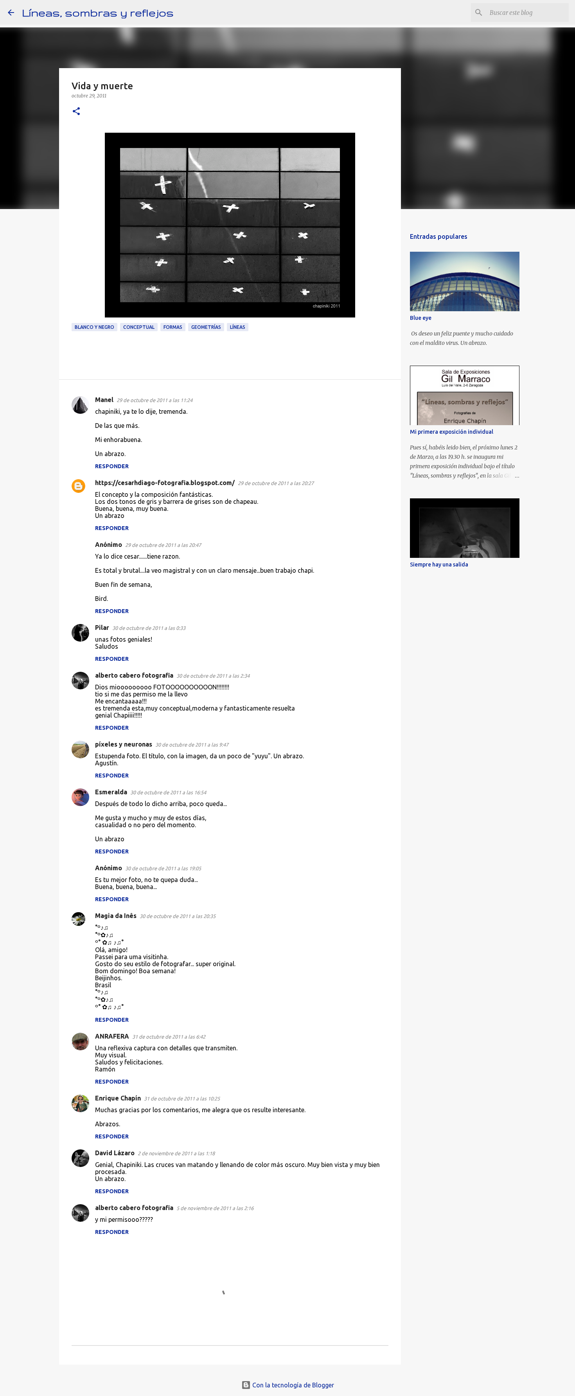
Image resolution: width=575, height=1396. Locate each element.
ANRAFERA (112, 1036)
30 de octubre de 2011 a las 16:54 (168, 792)
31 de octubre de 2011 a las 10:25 (182, 1098)
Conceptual (139, 327)
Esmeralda (111, 791)
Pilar (102, 627)
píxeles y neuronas (123, 744)
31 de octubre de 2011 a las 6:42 (168, 1036)
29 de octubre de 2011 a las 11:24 (154, 400)
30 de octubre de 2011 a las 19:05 (163, 868)
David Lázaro (115, 1152)
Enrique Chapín (118, 1098)
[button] (76, 111)
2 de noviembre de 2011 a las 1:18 (176, 1153)
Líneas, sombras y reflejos (98, 12)
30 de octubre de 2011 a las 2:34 (213, 675)
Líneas (237, 327)
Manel (104, 399)
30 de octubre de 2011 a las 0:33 (148, 628)
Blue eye (420, 318)
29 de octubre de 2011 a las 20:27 (276, 483)
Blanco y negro (94, 327)
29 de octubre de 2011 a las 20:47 (163, 545)
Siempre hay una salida (439, 564)
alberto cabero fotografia (134, 675)
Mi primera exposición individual (451, 432)
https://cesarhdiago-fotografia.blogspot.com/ (165, 482)
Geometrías (206, 327)
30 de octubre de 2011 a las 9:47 (191, 744)
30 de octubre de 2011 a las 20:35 (178, 916)
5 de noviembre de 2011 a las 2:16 (214, 1208)
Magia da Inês (116, 915)
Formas (173, 327)
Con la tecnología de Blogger (292, 1385)
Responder (112, 466)
